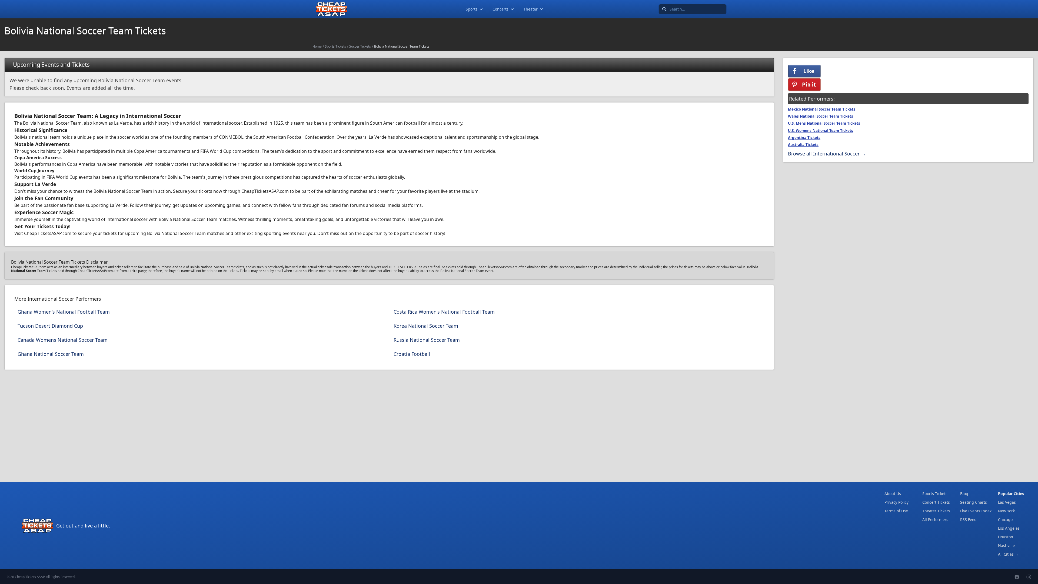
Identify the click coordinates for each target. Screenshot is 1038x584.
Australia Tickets (803, 144)
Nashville (1006, 545)
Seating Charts (973, 502)
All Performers (935, 519)
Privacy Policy (896, 502)
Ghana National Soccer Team (51, 354)
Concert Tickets (936, 502)
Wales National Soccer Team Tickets (820, 116)
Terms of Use (896, 510)
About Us (892, 493)
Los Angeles (1009, 528)
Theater (531, 9)
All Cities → (1008, 554)
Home (317, 46)
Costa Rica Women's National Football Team (444, 311)
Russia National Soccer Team (427, 340)
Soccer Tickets (360, 46)
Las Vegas (1007, 502)
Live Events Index (976, 510)
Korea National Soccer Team (426, 326)
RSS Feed (968, 519)
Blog (964, 493)
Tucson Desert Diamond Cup (50, 326)
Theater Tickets (936, 510)
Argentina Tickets (804, 137)
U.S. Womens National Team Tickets (820, 130)
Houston (1005, 536)
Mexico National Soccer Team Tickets (821, 109)
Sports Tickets (335, 46)
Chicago (1005, 519)
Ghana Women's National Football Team (64, 311)
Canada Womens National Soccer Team (63, 340)
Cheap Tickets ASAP (29, 577)
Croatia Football (412, 354)
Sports (471, 9)
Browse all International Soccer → (827, 153)
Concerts (500, 9)
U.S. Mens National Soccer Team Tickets (824, 123)
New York (1006, 510)
